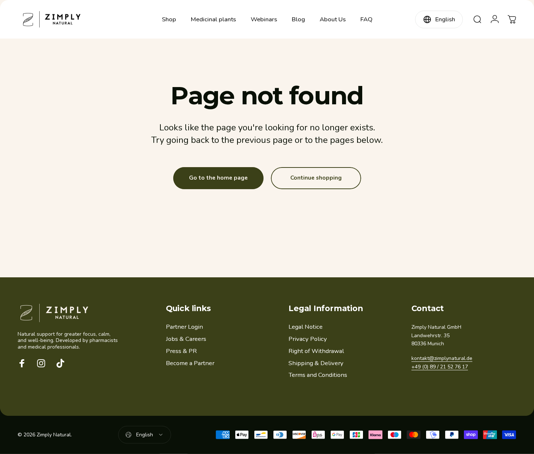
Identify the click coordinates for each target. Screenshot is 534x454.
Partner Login (184, 327)
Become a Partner (190, 363)
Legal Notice (305, 327)
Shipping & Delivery (316, 363)
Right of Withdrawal (316, 351)
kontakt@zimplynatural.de (441, 358)
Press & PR (181, 351)
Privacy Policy (307, 339)
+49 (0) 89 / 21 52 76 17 (439, 366)
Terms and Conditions (317, 375)
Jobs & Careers (186, 339)
